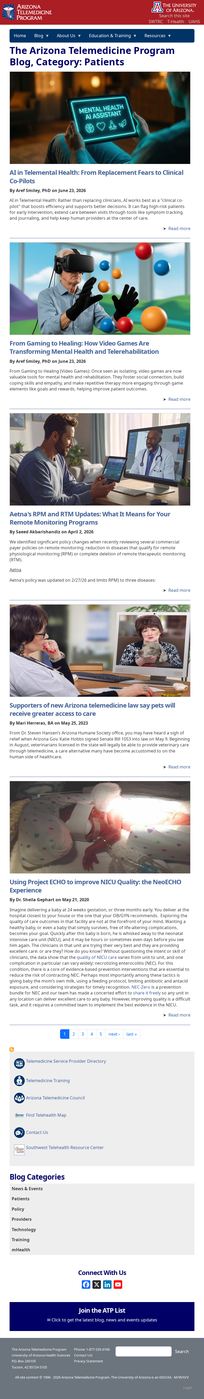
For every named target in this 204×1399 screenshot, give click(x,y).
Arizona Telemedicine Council (55, 1098)
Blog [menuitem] (36, 37)
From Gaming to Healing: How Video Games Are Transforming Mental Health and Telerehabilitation (84, 347)
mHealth (21, 1250)
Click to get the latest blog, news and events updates (104, 1320)
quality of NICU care (97, 957)
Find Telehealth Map (46, 1115)
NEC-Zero (140, 987)
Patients (20, 1199)
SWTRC (156, 21)
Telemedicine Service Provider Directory (66, 1061)
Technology (24, 1229)
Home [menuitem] (20, 36)
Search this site (174, 16)
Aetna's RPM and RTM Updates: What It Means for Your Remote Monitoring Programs (90, 517)
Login (187, 1387)
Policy (18, 1209)
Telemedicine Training (48, 1080)
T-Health (175, 21)
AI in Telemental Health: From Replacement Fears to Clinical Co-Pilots (96, 176)
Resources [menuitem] (153, 37)
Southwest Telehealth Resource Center (65, 1147)
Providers (22, 1219)
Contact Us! (83, 1355)
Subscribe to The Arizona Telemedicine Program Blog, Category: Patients (12, 1049)
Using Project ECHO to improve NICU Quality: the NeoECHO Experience (95, 885)
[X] (96, 1284)
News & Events (27, 1189)
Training (20, 1240)
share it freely (147, 993)
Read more (179, 228)
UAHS (194, 21)
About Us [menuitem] (64, 37)
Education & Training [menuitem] (108, 37)
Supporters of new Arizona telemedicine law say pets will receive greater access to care (92, 709)
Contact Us (37, 1132)
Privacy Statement (88, 1361)
